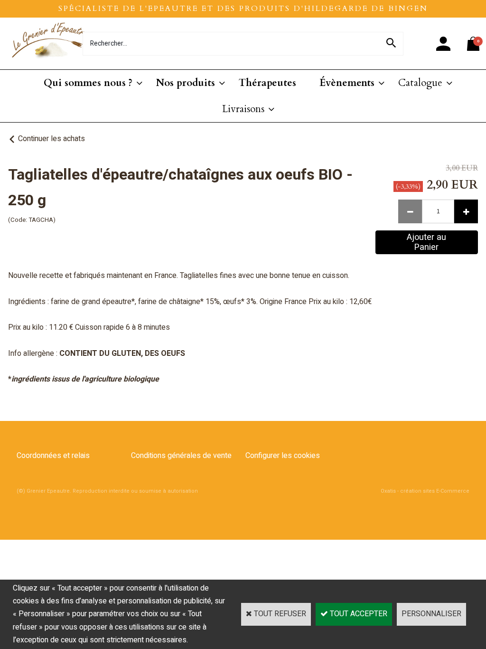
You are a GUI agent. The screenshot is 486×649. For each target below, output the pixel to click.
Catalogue (420, 83)
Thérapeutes (267, 83)
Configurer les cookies (282, 455)
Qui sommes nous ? (88, 83)
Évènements (346, 83)
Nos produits (185, 83)
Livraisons (243, 109)
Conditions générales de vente (181, 455)
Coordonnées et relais (53, 455)
